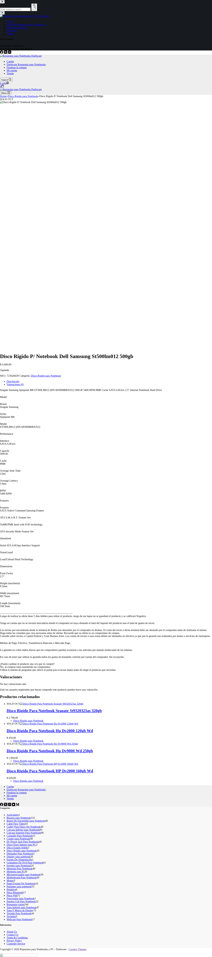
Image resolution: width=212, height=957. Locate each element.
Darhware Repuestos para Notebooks (26, 64)
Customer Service (16, 943)
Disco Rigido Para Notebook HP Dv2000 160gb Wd (50, 771)
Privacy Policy (14, 940)
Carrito (10, 61)
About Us (12, 931)
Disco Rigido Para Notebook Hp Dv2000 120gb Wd (50, 731)
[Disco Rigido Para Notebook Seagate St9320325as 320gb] (51, 703)
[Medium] (17, 805)
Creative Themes (77, 949)
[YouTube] (14, 805)
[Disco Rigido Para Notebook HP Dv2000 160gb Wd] (49, 763)
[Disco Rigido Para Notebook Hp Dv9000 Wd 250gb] (49, 743)
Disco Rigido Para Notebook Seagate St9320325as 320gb (54, 710)
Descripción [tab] (13, 381)
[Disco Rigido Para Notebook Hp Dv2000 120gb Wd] (49, 723)
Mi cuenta (12, 70)
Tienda (10, 73)
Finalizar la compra (17, 67)
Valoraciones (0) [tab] (15, 384)
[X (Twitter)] (6, 52)
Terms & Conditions (17, 937)
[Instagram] (9, 52)
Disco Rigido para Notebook (46, 375)
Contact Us (12, 934)
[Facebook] (2, 52)
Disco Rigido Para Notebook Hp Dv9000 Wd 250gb (50, 751)
